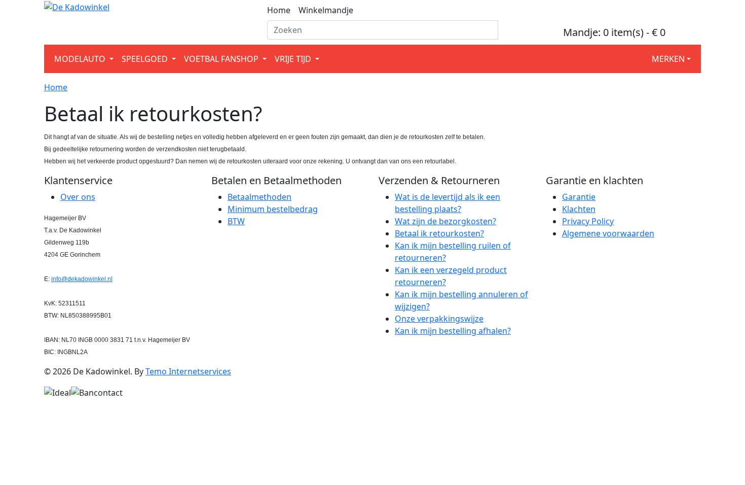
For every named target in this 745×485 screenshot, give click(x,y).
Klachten (578, 209)
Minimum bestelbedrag (273, 209)
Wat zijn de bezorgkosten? (445, 221)
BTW (236, 221)
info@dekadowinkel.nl (82, 279)
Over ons (77, 196)
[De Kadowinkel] (76, 6)
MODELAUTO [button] (80, 58)
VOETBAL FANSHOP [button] (222, 58)
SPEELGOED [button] (146, 58)
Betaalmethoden (259, 196)
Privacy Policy (588, 221)
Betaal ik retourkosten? (439, 233)
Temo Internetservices (188, 371)
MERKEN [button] (668, 58)
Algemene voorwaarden (608, 233)
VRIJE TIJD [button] (294, 58)
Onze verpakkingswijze (439, 318)
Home (278, 10)
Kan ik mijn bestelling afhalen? (453, 330)
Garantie (578, 196)
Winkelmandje (326, 10)
